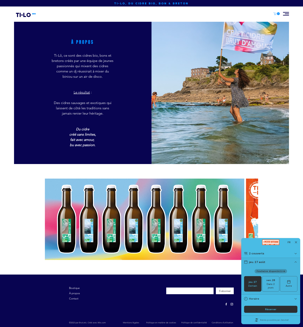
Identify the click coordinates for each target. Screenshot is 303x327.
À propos (74, 293)
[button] (277, 13)
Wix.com (102, 322)
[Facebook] (226, 304)
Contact (73, 298)
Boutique (74, 288)
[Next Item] (252, 219)
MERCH (34, 14)
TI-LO (23, 14)
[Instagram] (232, 304)
